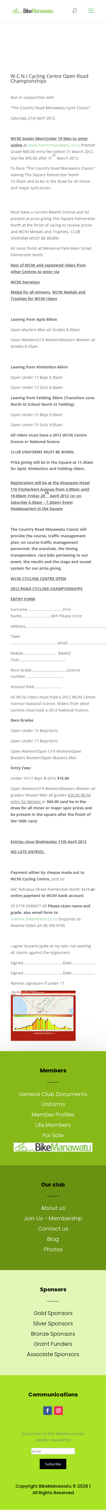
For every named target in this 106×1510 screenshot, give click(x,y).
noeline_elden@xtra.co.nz (34, 919)
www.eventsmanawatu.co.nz (54, 145)
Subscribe (53, 1464)
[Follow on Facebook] (47, 1410)
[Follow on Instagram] (58, 1410)
